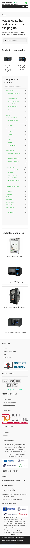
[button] (24, 6)
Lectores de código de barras (13, 169)
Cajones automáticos (11, 117)
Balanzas (8, 115)
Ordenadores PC (10, 191)
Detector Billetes (12, 104)
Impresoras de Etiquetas (14, 156)
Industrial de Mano (12, 175)
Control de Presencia (11, 145)
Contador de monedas (13, 101)
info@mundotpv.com (10, 503)
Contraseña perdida (9, 440)
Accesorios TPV (9, 90)
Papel (7, 196)
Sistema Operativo (10, 202)
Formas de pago (8, 399)
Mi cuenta (6, 432)
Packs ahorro (9, 194)
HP (6, 148)
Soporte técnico (10, 207)
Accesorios (10, 172)
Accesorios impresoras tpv (14, 153)
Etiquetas (10, 134)
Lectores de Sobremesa (14, 180)
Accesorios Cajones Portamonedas (16, 123)
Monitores (8, 189)
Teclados (10, 111)
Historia (6, 348)
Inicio (4, 15)
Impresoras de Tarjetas (13, 158)
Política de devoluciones (10, 402)
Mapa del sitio (7, 357)
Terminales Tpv (9, 210)
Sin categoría (9, 199)
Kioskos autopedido (11, 167)
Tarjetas (10, 142)
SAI (8, 109)
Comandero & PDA (12, 98)
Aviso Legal (6, 407)
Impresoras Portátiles (13, 163)
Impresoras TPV (10, 150)
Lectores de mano (12, 177)
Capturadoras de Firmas (14, 96)
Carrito (23, 546)
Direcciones (7, 437)
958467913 (19, 499)
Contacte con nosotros (10, 351)
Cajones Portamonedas (12, 120)
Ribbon (9, 139)
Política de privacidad (9, 405)
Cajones (10, 125)
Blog (5, 354)
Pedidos (6, 435)
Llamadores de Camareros (12, 186)
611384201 (13, 499)
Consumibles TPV (10, 129)
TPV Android (11, 212)
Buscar (15, 546)
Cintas (9, 131)
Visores (8, 216)
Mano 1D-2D (11, 183)
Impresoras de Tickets (13, 161)
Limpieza (10, 136)
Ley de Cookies (7, 410)
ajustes (21, 542)
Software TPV (9, 204)
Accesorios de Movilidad (14, 93)
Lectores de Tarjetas (13, 106)
